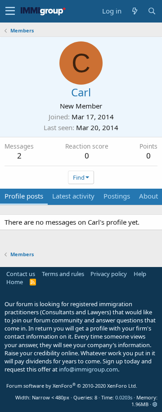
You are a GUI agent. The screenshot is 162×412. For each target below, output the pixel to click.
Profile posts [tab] (23, 195)
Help (140, 274)
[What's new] (134, 11)
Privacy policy (108, 274)
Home (14, 282)
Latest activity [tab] (73, 195)
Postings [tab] (117, 195)
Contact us (20, 274)
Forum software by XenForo (71, 385)
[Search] (151, 11)
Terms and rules (63, 274)
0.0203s (123, 397)
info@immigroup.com (88, 369)
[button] (10, 11)
